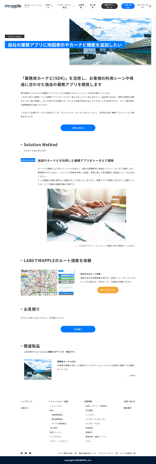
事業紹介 (89, 432)
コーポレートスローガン (95, 419)
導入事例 (93, 6)
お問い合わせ (128, 6)
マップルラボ (55, 436)
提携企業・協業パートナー (96, 436)
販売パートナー (56, 432)
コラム (88, 441)
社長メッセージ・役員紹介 (96, 406)
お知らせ (25, 407)
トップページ (26, 401)
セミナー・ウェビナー (59, 441)
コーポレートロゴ (92, 423)
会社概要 (89, 410)
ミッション (90, 414)
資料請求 (127, 407)
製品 (52, 410)
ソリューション (56, 406)
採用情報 (89, 428)
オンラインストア (143, 6)
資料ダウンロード (109, 6)
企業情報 (88, 401)
